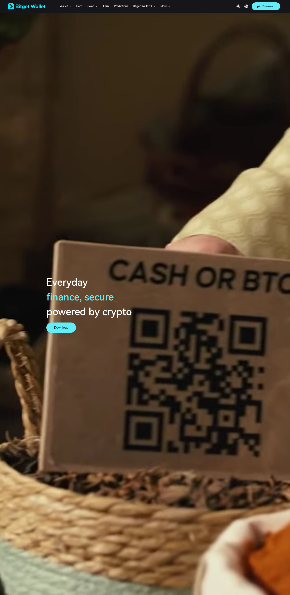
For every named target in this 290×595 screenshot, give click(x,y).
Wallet (64, 6)
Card (79, 6)
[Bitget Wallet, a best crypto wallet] (32, 6)
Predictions (121, 6)
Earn (106, 6)
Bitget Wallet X (142, 6)
